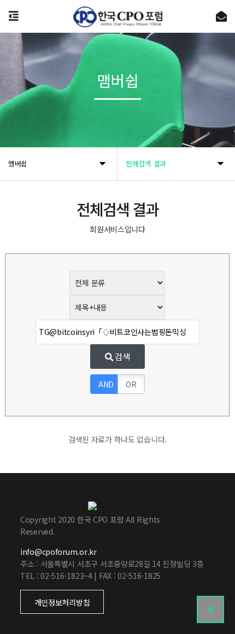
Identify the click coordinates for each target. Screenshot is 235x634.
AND (106, 384)
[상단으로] (210, 609)
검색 (121, 356)
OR (131, 384)
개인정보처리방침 (62, 602)
